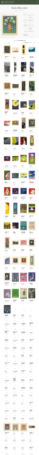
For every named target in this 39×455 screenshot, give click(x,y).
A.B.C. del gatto (31, 198)
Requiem (6, 250)
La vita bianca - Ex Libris (23, 334)
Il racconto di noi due (23, 416)
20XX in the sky (31, 216)
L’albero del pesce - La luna (31, 334)
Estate (22, 130)
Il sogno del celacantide (23, 232)
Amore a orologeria (15, 386)
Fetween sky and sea (23, 408)
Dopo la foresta (22, 400)
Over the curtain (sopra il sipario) (14, 424)
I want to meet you (31, 283)
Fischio (14, 57)
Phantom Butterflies (6, 371)
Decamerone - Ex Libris (32, 300)
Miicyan (22, 57)
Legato (31, 148)
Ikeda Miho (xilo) (19, 8)
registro (34, 42)
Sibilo (22, 440)
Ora (5, 148)
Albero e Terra (14, 216)
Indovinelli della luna (6, 315)
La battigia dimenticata (23, 353)
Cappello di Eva (7, 57)
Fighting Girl (15, 440)
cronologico (26, 42)
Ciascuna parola (14, 315)
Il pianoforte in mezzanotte (23, 198)
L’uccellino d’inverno (23, 75)
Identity (6, 400)
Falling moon (15, 408)
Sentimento (23, 386)
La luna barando (22, 112)
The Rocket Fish (31, 425)
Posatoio (31, 353)
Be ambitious (7, 425)
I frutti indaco (15, 416)
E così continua (14, 250)
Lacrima (14, 148)
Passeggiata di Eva (32, 371)
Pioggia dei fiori (31, 447)
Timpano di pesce (23, 93)
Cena (14, 400)
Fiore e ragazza (6, 182)
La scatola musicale (6, 75)
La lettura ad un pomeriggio (7, 283)
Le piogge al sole (7, 232)
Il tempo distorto (31, 250)
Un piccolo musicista (6, 216)
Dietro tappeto (14, 232)
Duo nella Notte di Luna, (6, 112)
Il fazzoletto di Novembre (15, 75)
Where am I (15, 283)
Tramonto (6, 130)
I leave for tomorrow (14, 300)
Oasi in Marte (7, 334)
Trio (30, 315)
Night (6, 416)
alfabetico (30, 42)
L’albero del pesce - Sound (7, 353)
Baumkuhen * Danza (7, 93)
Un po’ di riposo (31, 400)
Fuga (14, 182)
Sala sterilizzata (31, 232)
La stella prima (22, 300)
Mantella (31, 130)
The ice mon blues (32, 75)
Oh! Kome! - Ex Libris (15, 334)
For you (31, 440)
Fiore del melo (6, 198)
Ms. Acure (6, 440)
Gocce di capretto (31, 432)
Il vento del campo (23, 182)
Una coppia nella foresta (32, 57)
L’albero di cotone (23, 216)
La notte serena (22, 315)
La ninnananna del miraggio (32, 182)
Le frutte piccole (22, 371)
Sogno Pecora (31, 386)
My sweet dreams (22, 250)
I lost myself (7, 300)
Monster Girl (7, 386)
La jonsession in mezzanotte (15, 198)
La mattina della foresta (23, 432)
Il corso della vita (7, 408)
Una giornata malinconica (15, 130)
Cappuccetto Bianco (15, 353)
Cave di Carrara (6, 432)
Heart (30, 416)
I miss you (23, 283)
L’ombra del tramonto (31, 408)
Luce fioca (23, 148)
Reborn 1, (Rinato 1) (22, 425)
